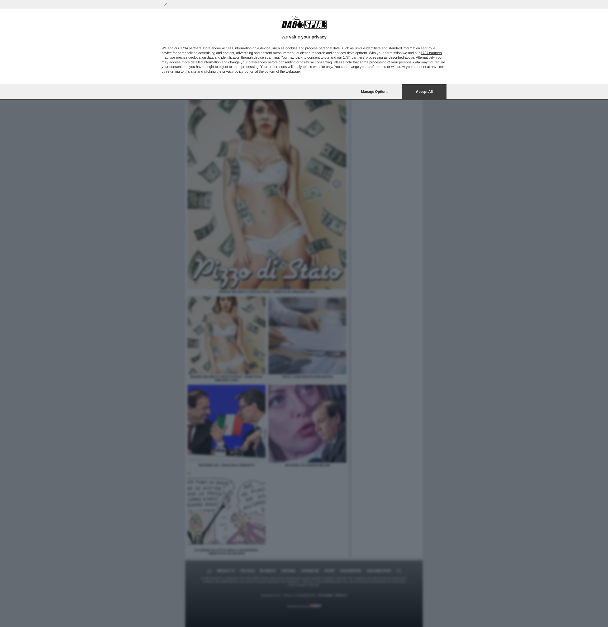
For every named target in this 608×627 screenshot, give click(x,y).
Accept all (424, 92)
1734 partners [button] (191, 48)
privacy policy (233, 71)
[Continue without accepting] (166, 4)
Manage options (374, 92)
